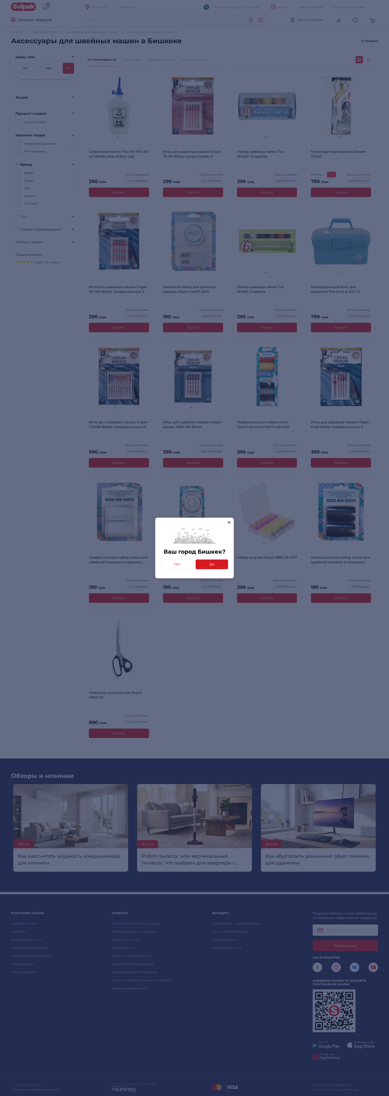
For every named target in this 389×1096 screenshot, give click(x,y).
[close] (229, 522)
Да (212, 564)
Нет (177, 564)
